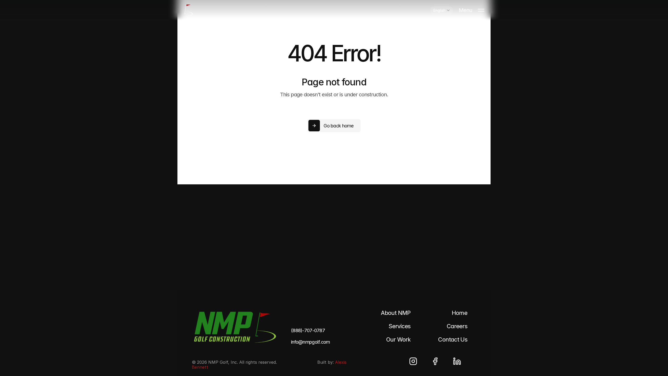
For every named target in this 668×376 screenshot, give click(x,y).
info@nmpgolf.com (310, 342)
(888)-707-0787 (308, 330)
